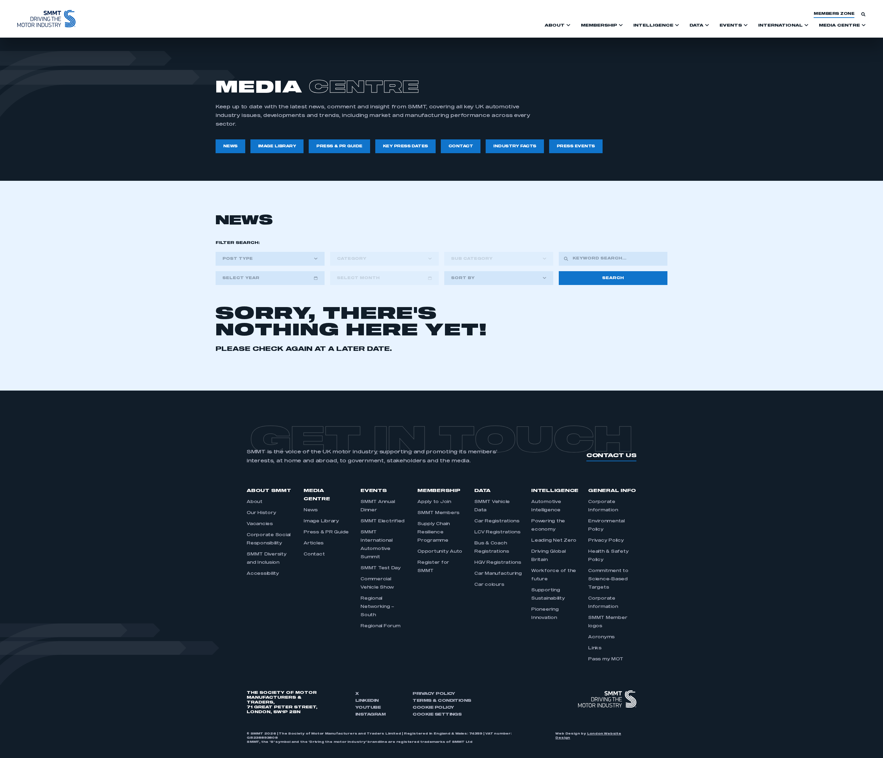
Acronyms (601, 637)
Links (595, 648)
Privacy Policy (606, 541)
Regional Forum (380, 626)
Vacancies (260, 524)
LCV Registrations (497, 532)
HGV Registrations (497, 563)
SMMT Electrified (382, 521)
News (311, 510)
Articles (314, 543)
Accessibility (263, 574)
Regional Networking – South (377, 607)
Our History (261, 513)
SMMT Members (438, 513)
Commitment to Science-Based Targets (608, 579)
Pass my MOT (605, 659)
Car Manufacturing (498, 574)
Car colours (489, 585)
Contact (314, 554)
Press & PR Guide (326, 532)
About (254, 502)
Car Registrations (496, 521)
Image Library (321, 521)
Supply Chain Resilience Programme (433, 532)
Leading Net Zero (553, 541)
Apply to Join (434, 502)
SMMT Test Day (380, 568)
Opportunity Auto (439, 552)
